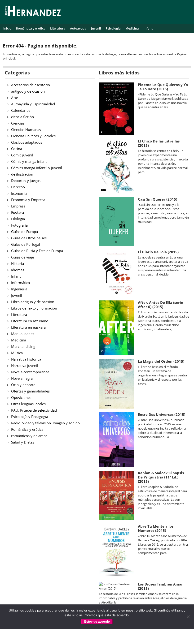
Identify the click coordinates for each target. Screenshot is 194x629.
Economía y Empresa (28, 199)
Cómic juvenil (22, 155)
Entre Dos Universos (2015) (161, 414)
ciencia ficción (22, 116)
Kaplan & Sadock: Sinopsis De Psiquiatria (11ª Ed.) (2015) (161, 477)
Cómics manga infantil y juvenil (36, 167)
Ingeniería (19, 289)
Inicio (7, 28)
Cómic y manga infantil (29, 161)
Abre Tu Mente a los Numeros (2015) (155, 528)
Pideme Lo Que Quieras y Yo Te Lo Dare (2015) (163, 86)
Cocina (16, 148)
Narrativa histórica (26, 359)
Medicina (132, 28)
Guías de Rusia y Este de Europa (37, 250)
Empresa (18, 206)
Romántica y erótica (30, 28)
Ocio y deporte (23, 384)
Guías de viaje (22, 257)
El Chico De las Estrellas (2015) (159, 143)
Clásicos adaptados (26, 142)
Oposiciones (21, 397)
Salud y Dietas (22, 442)
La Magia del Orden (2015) (161, 361)
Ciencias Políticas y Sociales (33, 136)
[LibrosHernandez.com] (33, 12)
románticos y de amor (29, 435)
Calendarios (20, 110)
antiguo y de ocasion (28, 91)
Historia (17, 263)
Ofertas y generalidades (30, 391)
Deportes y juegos (25, 180)
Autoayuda (78, 28)
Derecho (18, 187)
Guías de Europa (24, 231)
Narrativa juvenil (24, 365)
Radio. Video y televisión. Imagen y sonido (45, 423)
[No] (188, 616)
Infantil (149, 28)
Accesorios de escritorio (30, 84)
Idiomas (17, 269)
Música (17, 352)
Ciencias (17, 123)
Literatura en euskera (28, 327)
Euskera (17, 212)
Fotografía (19, 225)
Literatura (57, 28)
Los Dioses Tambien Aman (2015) (161, 586)
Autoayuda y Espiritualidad (33, 104)
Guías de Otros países (29, 238)
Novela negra (22, 378)
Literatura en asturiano (29, 321)
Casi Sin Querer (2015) (157, 199)
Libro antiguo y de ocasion (32, 301)
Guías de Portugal (25, 244)
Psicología (113, 28)
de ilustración (22, 174)
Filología (18, 218)
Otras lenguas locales (28, 403)
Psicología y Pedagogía (29, 416)
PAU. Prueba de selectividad (34, 410)
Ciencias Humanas (26, 129)
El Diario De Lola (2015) (158, 252)
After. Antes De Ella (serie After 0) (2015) (160, 304)
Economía (19, 193)
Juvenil (96, 28)
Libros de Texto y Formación (34, 308)
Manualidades (22, 333)
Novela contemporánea (30, 372)
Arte (14, 97)
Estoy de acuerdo (97, 621)
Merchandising (23, 346)
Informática (20, 282)
